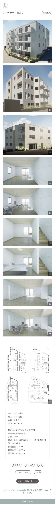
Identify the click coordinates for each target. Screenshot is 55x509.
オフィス (29, 465)
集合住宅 (47, 13)
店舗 (40, 465)
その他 (38, 472)
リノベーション (23, 472)
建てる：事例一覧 (25, 481)
